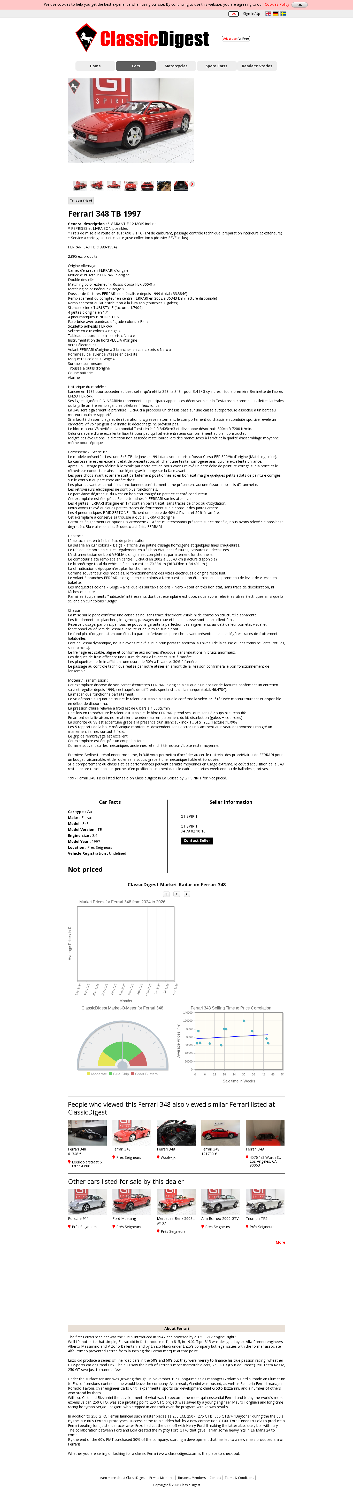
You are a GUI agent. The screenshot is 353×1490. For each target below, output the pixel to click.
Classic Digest (142, 37)
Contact (215, 1478)
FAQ (233, 14)
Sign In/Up (251, 13)
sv (283, 13)
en (268, 13)
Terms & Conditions (239, 1478)
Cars (136, 65)
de (276, 13)
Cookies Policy (277, 4)
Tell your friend (81, 200)
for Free (236, 38)
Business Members (192, 1478)
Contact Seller (197, 840)
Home (95, 65)
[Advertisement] (245, 125)
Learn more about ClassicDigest (122, 1478)
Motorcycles (176, 65)
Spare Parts (216, 65)
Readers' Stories (257, 65)
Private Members (161, 1478)
